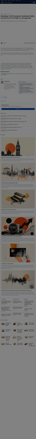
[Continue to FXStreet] (34, 2)
